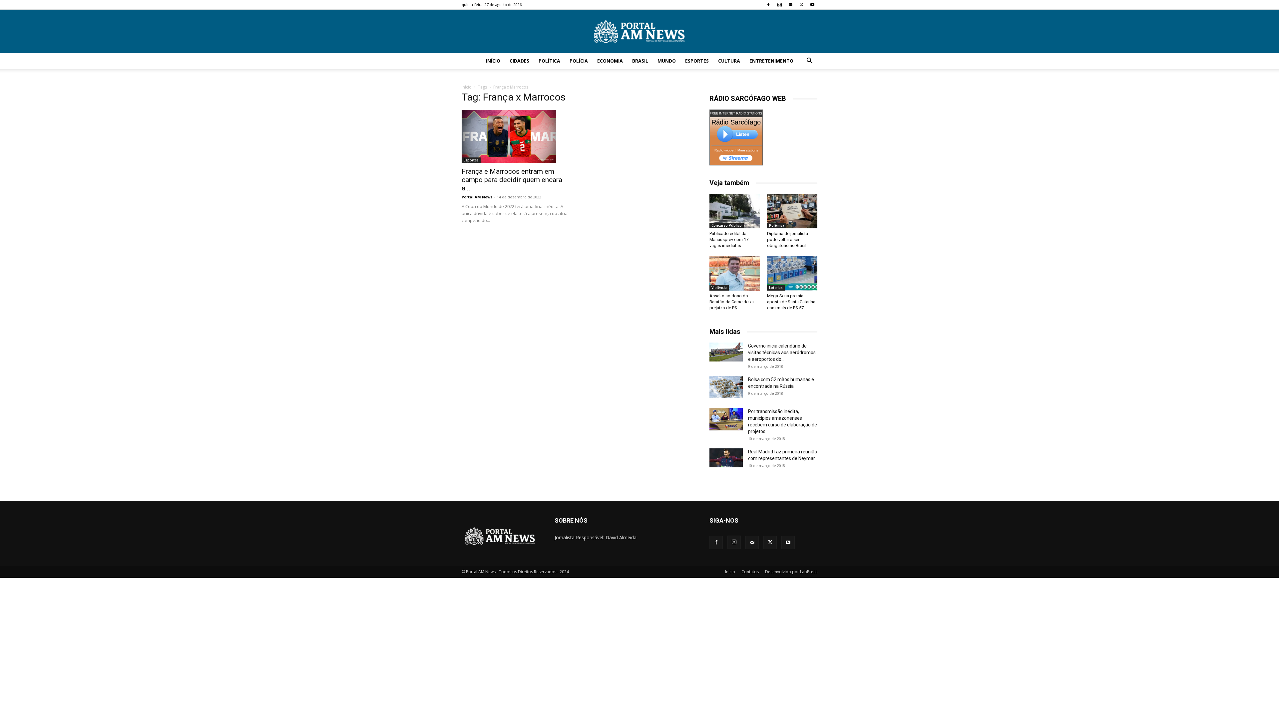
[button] (809, 61)
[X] (801, 4)
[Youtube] (812, 4)
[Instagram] (779, 4)
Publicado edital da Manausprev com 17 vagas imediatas (728, 239)
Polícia (579, 61)
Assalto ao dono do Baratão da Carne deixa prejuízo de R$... (731, 301)
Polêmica (776, 225)
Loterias (776, 287)
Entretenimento (771, 61)
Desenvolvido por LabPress (791, 572)
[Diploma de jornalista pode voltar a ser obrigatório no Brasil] (792, 211)
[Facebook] (768, 4)
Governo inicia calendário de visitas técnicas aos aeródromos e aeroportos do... (782, 352)
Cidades (519, 61)
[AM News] (639, 31)
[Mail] (790, 4)
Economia (610, 61)
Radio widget (724, 150)
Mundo (666, 61)
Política (549, 61)
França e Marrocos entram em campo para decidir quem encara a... (512, 179)
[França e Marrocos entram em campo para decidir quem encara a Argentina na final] (516, 136)
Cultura (729, 61)
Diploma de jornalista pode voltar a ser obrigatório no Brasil (787, 239)
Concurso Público (726, 225)
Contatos (750, 572)
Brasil (640, 61)
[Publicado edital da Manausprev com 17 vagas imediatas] (734, 211)
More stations (747, 150)
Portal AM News (477, 196)
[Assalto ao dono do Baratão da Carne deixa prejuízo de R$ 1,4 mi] (734, 273)
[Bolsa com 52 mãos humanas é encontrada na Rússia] (726, 386)
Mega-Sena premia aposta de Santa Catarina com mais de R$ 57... (791, 301)
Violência (719, 287)
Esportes (697, 61)
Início (493, 61)
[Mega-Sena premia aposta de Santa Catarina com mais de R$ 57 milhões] (792, 273)
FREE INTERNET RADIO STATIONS (736, 113)
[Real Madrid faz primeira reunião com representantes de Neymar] (726, 457)
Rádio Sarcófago (736, 122)
